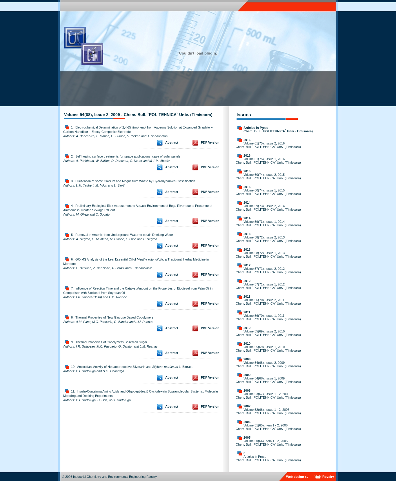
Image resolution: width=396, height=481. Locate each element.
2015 (247, 171)
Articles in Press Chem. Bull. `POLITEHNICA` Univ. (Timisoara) (278, 129)
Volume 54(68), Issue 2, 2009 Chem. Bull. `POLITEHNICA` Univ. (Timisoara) (268, 364)
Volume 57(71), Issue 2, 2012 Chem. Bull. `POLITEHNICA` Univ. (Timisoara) (268, 270)
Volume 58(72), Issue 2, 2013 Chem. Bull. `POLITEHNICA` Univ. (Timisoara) (268, 239)
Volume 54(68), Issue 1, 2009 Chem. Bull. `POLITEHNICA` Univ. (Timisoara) (268, 380)
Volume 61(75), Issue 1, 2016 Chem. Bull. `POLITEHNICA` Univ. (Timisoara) (268, 160)
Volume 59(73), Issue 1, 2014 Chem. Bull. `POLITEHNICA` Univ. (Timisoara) (268, 223)
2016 (247, 140)
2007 (247, 406)
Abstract (171, 142)
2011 (247, 296)
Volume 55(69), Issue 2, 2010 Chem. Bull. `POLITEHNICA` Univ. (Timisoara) (268, 333)
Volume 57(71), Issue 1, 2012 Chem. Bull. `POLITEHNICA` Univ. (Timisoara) (268, 286)
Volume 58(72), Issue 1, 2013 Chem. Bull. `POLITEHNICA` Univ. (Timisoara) (268, 254)
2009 (247, 359)
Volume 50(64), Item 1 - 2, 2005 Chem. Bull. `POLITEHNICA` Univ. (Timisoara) (268, 442)
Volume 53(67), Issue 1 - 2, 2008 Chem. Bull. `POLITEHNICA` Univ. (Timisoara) (268, 395)
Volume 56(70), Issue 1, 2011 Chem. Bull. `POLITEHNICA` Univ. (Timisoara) (268, 317)
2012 (247, 265)
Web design (295, 476)
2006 (247, 422)
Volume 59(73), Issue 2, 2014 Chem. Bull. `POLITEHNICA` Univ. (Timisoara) (268, 207)
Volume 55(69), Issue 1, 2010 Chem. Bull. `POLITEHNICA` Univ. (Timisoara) (268, 348)
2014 (247, 202)
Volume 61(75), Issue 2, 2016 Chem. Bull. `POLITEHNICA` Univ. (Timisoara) (268, 145)
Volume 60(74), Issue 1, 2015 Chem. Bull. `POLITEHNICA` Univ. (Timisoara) (268, 192)
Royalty (328, 476)
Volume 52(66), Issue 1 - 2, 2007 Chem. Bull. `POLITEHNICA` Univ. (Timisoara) (268, 411)
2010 (247, 328)
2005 (247, 437)
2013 (247, 234)
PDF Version (210, 142)
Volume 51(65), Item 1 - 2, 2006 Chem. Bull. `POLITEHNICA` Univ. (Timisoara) (268, 427)
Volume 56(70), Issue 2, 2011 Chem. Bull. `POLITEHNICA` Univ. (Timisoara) (268, 301)
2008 (247, 390)
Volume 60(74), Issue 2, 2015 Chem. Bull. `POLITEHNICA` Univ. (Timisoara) (268, 176)
